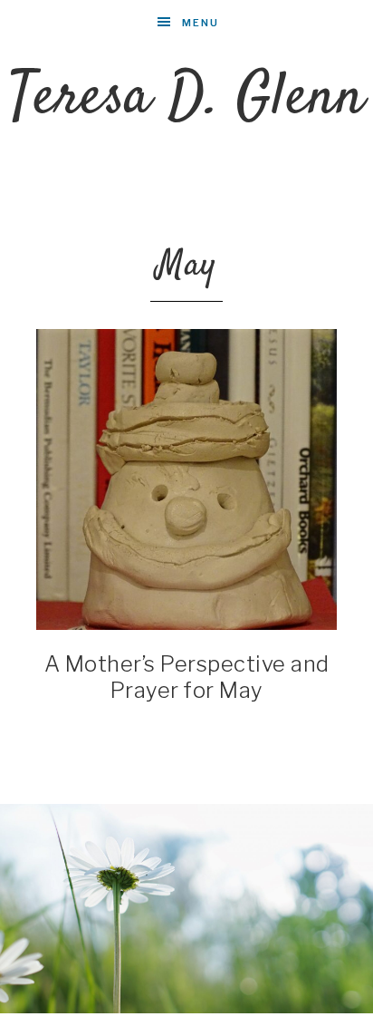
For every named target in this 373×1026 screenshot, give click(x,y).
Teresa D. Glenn (187, 98)
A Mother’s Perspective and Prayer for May (187, 677)
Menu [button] (200, 22)
